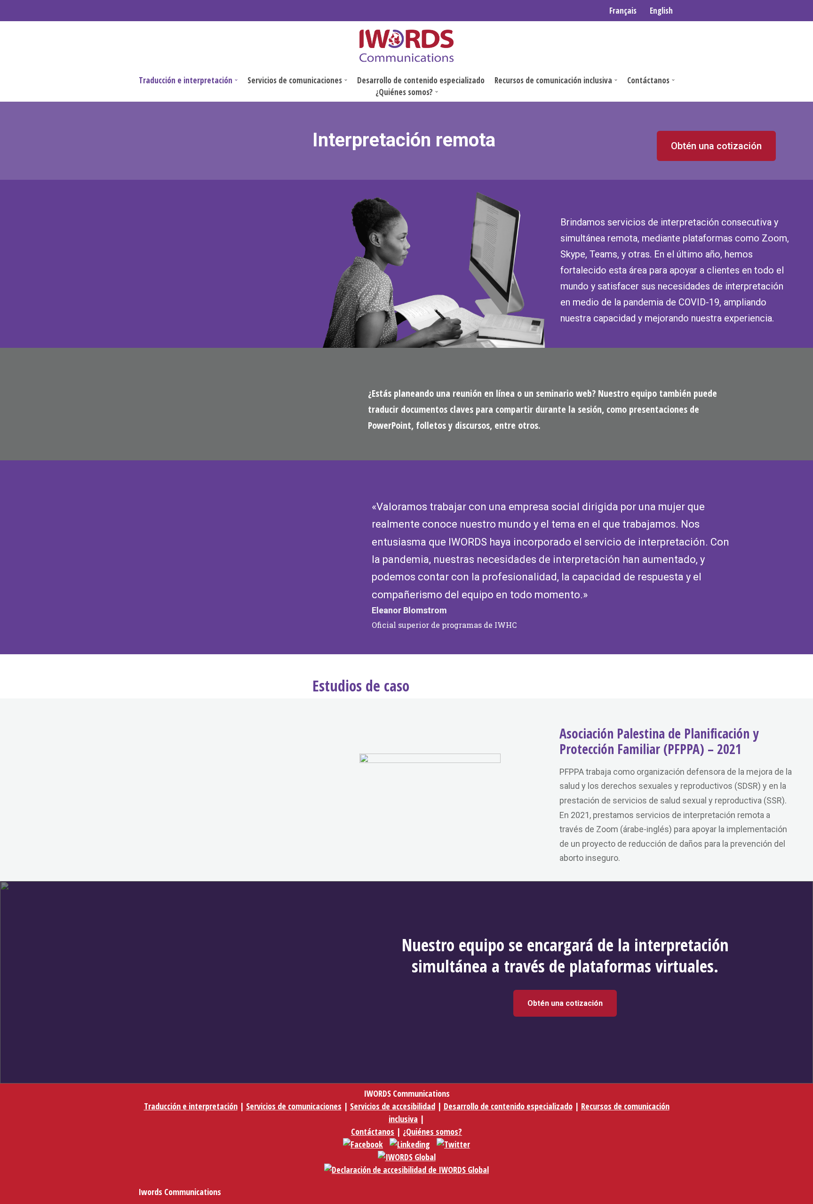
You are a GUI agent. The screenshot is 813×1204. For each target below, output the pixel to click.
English (661, 10)
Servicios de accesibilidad (392, 1106)
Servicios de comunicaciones (294, 1106)
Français (623, 10)
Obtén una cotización (716, 146)
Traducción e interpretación (191, 1106)
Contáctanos (372, 1131)
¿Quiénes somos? (432, 1131)
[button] (236, 80)
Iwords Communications (179, 1191)
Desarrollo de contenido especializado (421, 80)
